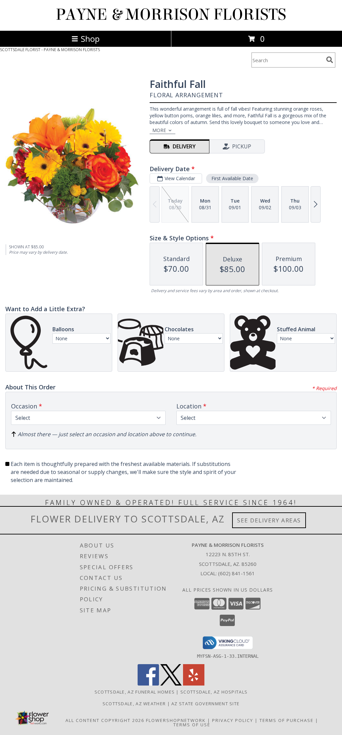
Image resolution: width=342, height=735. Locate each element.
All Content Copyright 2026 (104, 720)
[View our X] (171, 684)
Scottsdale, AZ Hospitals (213, 692)
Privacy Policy (232, 720)
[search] (329, 60)
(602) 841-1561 (236, 573)
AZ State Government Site (205, 704)
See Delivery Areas (269, 520)
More (159, 130)
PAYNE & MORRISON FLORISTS (171, 14)
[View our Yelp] (193, 684)
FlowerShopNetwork (176, 720)
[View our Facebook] (148, 684)
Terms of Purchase (287, 720)
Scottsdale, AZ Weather (134, 704)
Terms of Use (191, 725)
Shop (90, 38)
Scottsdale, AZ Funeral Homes (135, 692)
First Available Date (232, 178)
